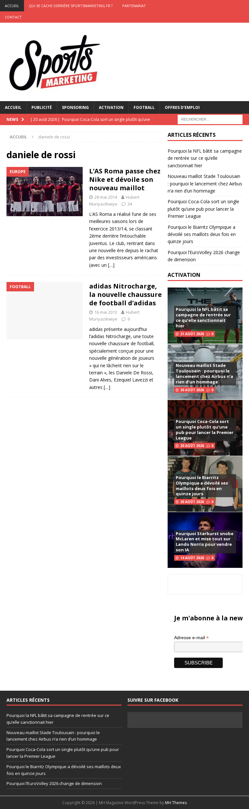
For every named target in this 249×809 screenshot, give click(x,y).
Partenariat (134, 5)
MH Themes (176, 802)
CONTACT (13, 17)
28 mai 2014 (105, 197)
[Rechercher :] (210, 119)
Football (144, 107)
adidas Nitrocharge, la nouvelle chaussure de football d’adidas (125, 294)
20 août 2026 (192, 390)
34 (129, 204)
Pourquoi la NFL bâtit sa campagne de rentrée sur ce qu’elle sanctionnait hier (205, 158)
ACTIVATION (184, 274)
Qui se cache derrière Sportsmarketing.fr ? (71, 5)
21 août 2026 (192, 334)
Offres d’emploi (182, 107)
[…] (111, 265)
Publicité (41, 107)
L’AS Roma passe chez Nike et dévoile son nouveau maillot (124, 179)
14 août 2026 (192, 558)
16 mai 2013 (105, 312)
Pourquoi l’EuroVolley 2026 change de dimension (54, 783)
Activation (111, 107)
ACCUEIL (12, 5)
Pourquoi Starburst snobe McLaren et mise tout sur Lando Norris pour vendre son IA (204, 542)
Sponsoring (75, 107)
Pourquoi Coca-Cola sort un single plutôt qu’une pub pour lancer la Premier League (203, 208)
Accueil (13, 107)
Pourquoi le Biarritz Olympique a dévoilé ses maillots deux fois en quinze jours (202, 234)
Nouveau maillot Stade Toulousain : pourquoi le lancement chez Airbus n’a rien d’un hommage (205, 183)
